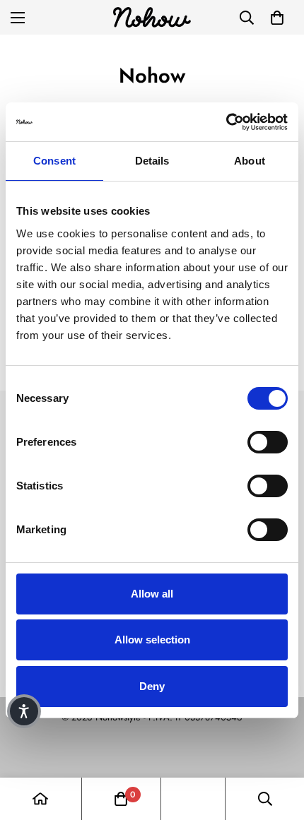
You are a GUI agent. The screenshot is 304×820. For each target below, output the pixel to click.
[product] (40, 798)
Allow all (152, 594)
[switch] (267, 442)
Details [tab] (152, 161)
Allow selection (152, 640)
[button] (277, 17)
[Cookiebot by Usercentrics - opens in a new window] (226, 122)
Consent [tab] (54, 161)
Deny (152, 686)
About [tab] (249, 161)
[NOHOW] (152, 17)
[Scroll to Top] (278, 745)
